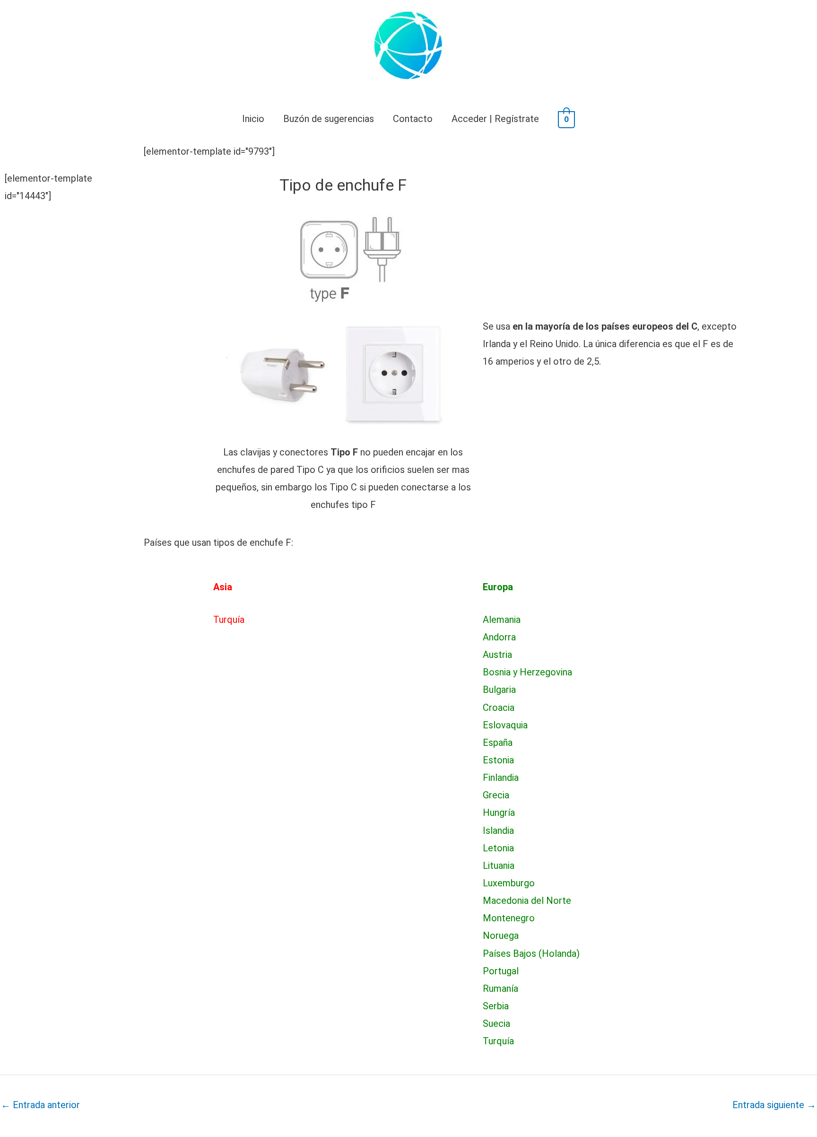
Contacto (413, 118)
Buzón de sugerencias (328, 118)
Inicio (253, 118)
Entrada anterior (40, 1105)
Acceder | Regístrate (495, 118)
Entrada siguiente (774, 1105)
